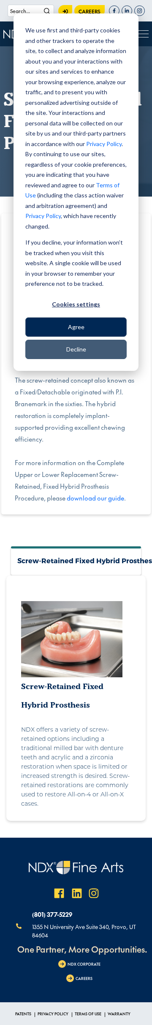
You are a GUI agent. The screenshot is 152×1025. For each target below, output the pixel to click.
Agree (76, 326)
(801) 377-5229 (52, 914)
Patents (23, 1013)
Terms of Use (88, 1013)
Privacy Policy (104, 143)
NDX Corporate (84, 963)
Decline (76, 349)
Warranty (119, 1013)
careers (89, 11)
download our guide (95, 497)
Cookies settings (76, 304)
